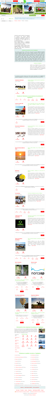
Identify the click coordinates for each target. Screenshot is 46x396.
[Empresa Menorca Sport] (38, 270)
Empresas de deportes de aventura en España (22, 391)
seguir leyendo (40, 88)
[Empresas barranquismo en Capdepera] (27, 341)
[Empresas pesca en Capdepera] (23, 338)
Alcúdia (17, 365)
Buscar (43, 15)
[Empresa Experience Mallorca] (38, 303)
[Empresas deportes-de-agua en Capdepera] (23, 341)
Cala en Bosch (34, 381)
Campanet (33, 377)
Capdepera (3, 15)
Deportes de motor (17, 343)
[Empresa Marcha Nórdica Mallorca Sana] (20, 155)
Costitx (33, 379)
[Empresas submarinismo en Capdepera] (35, 341)
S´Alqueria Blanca (18, 381)
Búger (32, 373)
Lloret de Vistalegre (18, 375)
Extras (16, 349)
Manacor (16, 359)
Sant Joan (17, 369)
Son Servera (33, 355)
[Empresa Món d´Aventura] (22, 270)
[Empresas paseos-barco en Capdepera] (31, 341)
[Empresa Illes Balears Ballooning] (22, 303)
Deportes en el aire (17, 338)
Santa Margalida (33, 361)
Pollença (33, 375)
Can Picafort (33, 359)
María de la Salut (34, 363)
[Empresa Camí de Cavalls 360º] (20, 110)
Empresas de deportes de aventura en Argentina (38, 391)
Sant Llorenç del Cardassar (19, 357)
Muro (32, 365)
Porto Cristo (33, 357)
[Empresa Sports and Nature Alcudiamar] (20, 246)
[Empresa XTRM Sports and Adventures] (20, 223)
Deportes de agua (17, 335)
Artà (16, 355)
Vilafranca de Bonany (19, 367)
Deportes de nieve (17, 341)
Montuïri (17, 379)
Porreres (17, 377)
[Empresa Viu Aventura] (20, 200)
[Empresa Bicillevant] (20, 177)
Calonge (17, 373)
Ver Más (42, 99)
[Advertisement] (7, 53)
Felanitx (33, 367)
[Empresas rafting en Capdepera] (31, 338)
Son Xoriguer (17, 383)
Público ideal (17, 351)
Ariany (16, 361)
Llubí (16, 371)
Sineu (32, 371)
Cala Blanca (33, 383)
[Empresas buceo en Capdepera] (35, 338)
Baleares (19, 20)
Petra (16, 363)
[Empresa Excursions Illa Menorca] (20, 132)
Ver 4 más (29, 348)
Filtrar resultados (32, 15)
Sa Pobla (33, 369)
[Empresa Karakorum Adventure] (20, 86)
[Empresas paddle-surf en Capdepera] (27, 338)
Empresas (15, 20)
